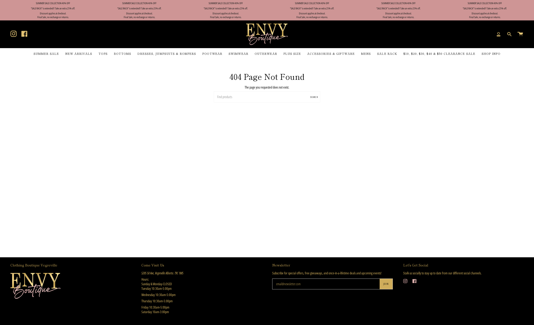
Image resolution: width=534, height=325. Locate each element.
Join (386, 284)
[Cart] (520, 34)
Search (314, 97)
